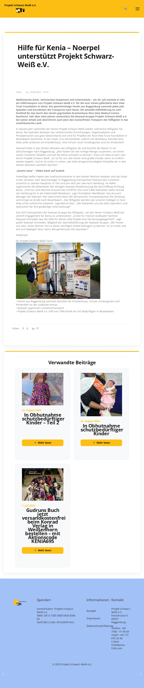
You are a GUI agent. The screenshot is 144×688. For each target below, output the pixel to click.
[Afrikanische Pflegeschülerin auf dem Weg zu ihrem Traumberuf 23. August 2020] (3, 674)
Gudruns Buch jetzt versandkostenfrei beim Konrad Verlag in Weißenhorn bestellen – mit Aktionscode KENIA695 (44, 525)
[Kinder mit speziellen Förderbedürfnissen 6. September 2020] (141, 674)
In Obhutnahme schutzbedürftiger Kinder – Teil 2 (43, 418)
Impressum (93, 618)
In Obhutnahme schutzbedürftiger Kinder (102, 429)
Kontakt (91, 611)
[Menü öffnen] (137, 9)
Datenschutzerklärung (97, 626)
